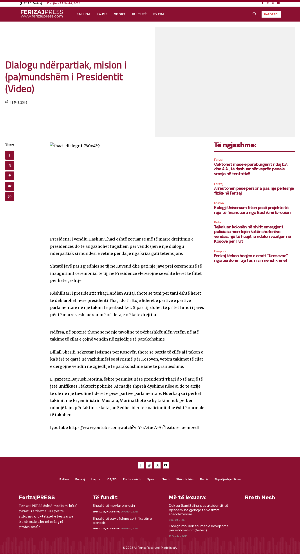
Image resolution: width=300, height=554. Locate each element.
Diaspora (220, 251)
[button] (254, 14)
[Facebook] (262, 3)
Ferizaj (218, 160)
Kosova (219, 203)
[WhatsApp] (9, 196)
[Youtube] (278, 3)
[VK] (9, 186)
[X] (273, 3)
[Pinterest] (9, 175)
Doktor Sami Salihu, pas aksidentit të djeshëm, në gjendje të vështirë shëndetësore (198, 509)
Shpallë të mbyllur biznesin (114, 505)
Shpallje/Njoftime (106, 511)
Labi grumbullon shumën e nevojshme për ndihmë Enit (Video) (199, 528)
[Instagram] (267, 3)
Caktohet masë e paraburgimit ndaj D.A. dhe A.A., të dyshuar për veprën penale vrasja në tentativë (251, 169)
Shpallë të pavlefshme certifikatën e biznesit (122, 520)
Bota (217, 222)
